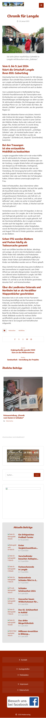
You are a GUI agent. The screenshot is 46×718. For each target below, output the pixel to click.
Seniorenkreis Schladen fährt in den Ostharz (28, 580)
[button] (41, 5)
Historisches (12, 330)
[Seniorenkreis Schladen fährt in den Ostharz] (12, 580)
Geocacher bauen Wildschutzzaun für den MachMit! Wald (27, 602)
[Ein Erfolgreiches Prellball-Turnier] (12, 537)
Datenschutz (24, 690)
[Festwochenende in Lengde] (12, 569)
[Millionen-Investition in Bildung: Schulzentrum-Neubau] (12, 634)
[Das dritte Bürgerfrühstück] (12, 623)
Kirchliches (21, 330)
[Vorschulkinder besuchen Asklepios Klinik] (12, 559)
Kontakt (24, 660)
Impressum (24, 684)
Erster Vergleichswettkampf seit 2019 (28, 548)
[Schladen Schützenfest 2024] (12, 591)
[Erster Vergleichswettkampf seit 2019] (12, 548)
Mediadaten (24, 675)
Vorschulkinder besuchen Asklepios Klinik (27, 559)
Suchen (37, 475)
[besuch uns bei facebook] (23, 702)
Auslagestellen (24, 669)
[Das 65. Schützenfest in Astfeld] (12, 612)
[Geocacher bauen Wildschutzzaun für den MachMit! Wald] (12, 602)
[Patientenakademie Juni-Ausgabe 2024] (23, 501)
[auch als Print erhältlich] (13, 4)
